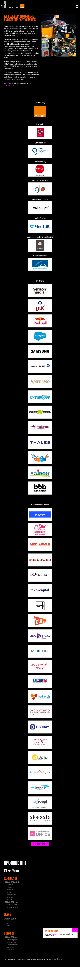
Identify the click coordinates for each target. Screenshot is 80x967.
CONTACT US (9, 85)
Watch (9, 923)
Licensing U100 (11, 947)
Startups (9, 887)
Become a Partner (12, 945)
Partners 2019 (11, 895)
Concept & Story (12, 942)
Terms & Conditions (9, 959)
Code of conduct (51, 959)
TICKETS (9, 899)
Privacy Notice (21, 959)
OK (75, 930)
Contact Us (10, 950)
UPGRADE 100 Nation (11, 937)
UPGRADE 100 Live (10, 918)
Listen (9, 926)
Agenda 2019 (11, 892)
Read (8, 921)
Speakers (10, 885)
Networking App (12, 940)
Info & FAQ (10, 897)
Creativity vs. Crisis (13, 904)
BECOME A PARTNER (40, 844)
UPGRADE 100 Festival (11, 882)
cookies (54, 934)
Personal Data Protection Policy (36, 959)
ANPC (60, 959)
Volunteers (10, 890)
